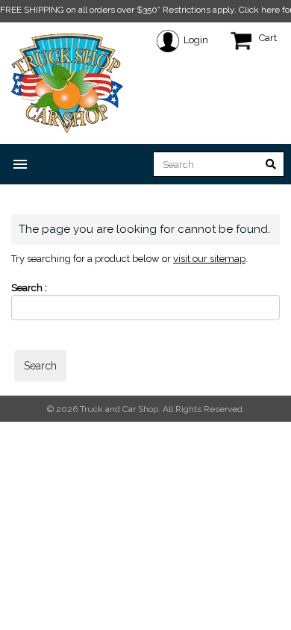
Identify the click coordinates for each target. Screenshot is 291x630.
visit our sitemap (209, 258)
